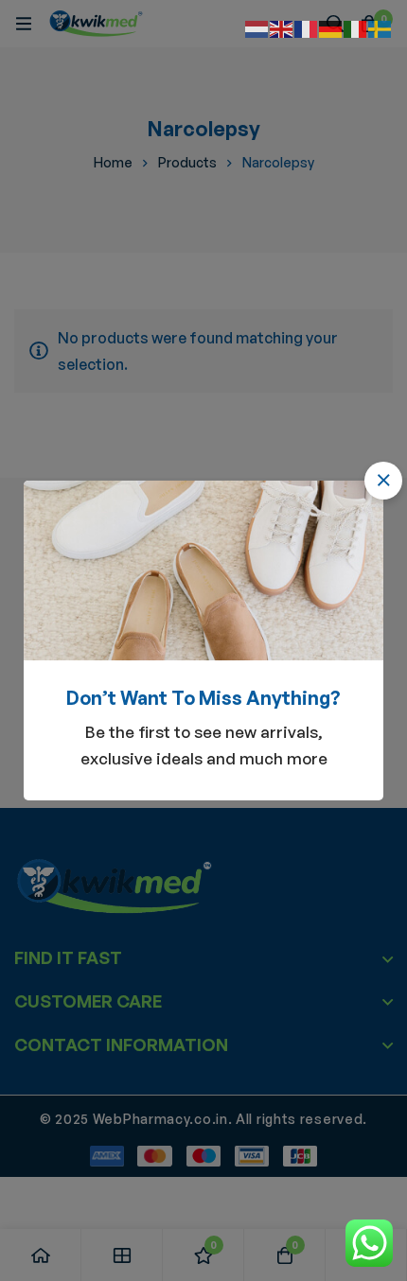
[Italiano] (356, 27)
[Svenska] (380, 27)
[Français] (306, 27)
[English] (282, 27)
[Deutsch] (331, 27)
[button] (383, 481)
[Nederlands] (257, 27)
